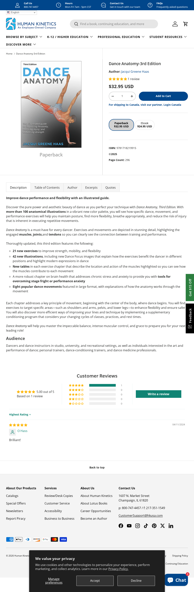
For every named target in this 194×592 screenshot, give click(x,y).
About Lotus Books (94, 503)
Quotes (110, 187)
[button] (118, 79)
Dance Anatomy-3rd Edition (30, 53)
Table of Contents (47, 187)
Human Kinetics (22, 555)
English (14, 12)
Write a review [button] (158, 394)
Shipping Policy (180, 555)
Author (72, 187)
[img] (18, 425)
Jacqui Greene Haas (135, 71)
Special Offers (16, 503)
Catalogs (12, 496)
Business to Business (59, 518)
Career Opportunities (96, 511)
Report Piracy (15, 518)
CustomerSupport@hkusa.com (141, 515)
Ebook (144, 124)
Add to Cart (163, 96)
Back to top (97, 467)
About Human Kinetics (97, 496)
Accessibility (53, 511)
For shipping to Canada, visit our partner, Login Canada (145, 104)
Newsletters (14, 511)
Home (9, 53)
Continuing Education (177, 563)
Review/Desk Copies (59, 496)
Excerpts (91, 187)
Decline (136, 581)
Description (18, 187)
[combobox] (114, 24)
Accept (95, 581)
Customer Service (57, 503)
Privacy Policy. (118, 569)
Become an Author (94, 518)
